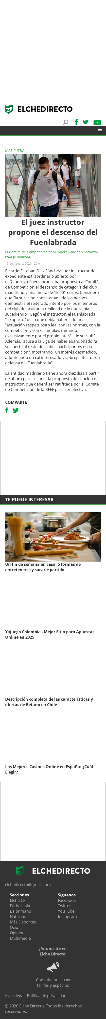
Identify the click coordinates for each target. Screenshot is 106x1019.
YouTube (66, 911)
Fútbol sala (20, 905)
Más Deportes (23, 922)
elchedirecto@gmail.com (28, 884)
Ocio (14, 927)
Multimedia (20, 938)
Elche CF (17, 900)
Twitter (64, 905)
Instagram (67, 916)
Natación (18, 916)
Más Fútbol (15, 150)
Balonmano (20, 911)
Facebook (67, 900)
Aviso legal (14, 995)
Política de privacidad (47, 995)
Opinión (17, 933)
